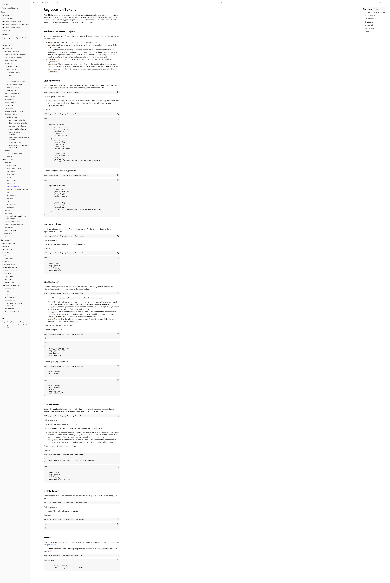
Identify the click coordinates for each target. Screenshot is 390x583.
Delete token (369, 28)
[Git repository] (383, 2)
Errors (367, 32)
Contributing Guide (9, 244)
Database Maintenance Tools (14, 224)
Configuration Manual (11, 51)
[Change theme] (37, 2)
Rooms (8, 192)
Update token (370, 25)
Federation (6, 45)
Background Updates (13, 168)
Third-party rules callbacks (18, 123)
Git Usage (5, 252)
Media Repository (10, 308)
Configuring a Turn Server (11, 27)
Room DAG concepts (11, 297)
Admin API (7, 162)
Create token (369, 22)
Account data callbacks (16, 142)
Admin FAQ (8, 233)
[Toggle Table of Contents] (33, 2)
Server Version (11, 204)
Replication (8, 279)
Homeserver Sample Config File (15, 54)
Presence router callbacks (17, 126)
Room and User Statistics (12, 311)
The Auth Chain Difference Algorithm (15, 304)
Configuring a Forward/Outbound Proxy (15, 24)
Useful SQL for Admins (12, 221)
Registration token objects (375, 12)
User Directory (9, 108)
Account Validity (11, 165)
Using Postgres (7, 18)
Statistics (9, 198)
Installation (6, 15)
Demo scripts (8, 258)
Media (8, 177)
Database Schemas (8, 264)
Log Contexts (8, 276)
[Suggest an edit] (386, 2)
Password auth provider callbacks (17, 133)
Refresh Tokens (11, 90)
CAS (10, 78)
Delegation (6, 30)
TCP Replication (9, 282)
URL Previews (9, 105)
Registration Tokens (13, 186)
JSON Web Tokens (12, 87)
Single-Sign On (11, 69)
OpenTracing (6, 261)
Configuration (7, 48)
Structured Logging (10, 60)
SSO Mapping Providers (17, 81)
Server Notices (9, 99)
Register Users (11, 183)
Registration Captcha (11, 93)
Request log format (10, 230)
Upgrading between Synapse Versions (15, 38)
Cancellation (8, 273)
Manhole (7, 210)
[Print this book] (380, 2)
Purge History (11, 180)
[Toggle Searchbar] (42, 2)
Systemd (9, 156)
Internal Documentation (10, 285)
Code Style (6, 247)
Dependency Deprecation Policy (13, 322)
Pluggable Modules (10, 114)
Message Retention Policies (13, 111)
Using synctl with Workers (15, 153)
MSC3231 (56, 17)
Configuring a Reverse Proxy (11, 21)
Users (8, 201)
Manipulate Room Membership (17, 189)
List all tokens (370, 15)
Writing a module (12, 117)
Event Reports (11, 174)
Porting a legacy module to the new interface (19, 146)
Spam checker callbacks (17, 120)
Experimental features (10, 267)
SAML (10, 75)
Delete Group (11, 171)
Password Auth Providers (14, 84)
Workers (7, 150)
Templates (8, 63)
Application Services (11, 96)
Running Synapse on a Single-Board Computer (14, 326)
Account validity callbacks (17, 129)
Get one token (370, 19)
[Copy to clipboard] (117, 92)
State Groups (8, 227)
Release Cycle (7, 249)
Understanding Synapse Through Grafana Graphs (15, 217)
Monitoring (8, 213)
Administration (7, 159)
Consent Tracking (10, 102)
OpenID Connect (14, 72)
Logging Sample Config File (13, 57)
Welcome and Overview (10, 8)
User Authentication (11, 66)
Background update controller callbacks (19, 138)
